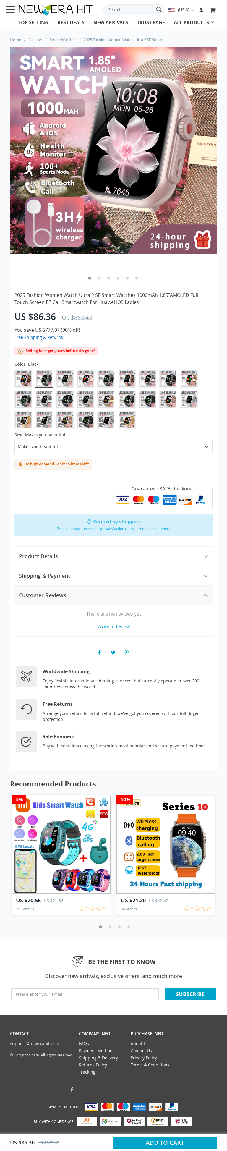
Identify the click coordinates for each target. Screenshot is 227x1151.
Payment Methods (97, 1050)
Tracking (87, 1072)
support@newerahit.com (34, 1043)
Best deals (71, 22)
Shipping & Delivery (98, 1058)
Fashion (35, 39)
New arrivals (110, 22)
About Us (140, 1043)
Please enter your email (39, 994)
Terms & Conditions (150, 1065)
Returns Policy (93, 1065)
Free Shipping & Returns (38, 337)
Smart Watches (63, 39)
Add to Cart (165, 1143)
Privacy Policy (144, 1058)
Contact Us (141, 1050)
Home (15, 39)
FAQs (84, 1043)
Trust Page (151, 22)
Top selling (33, 22)
